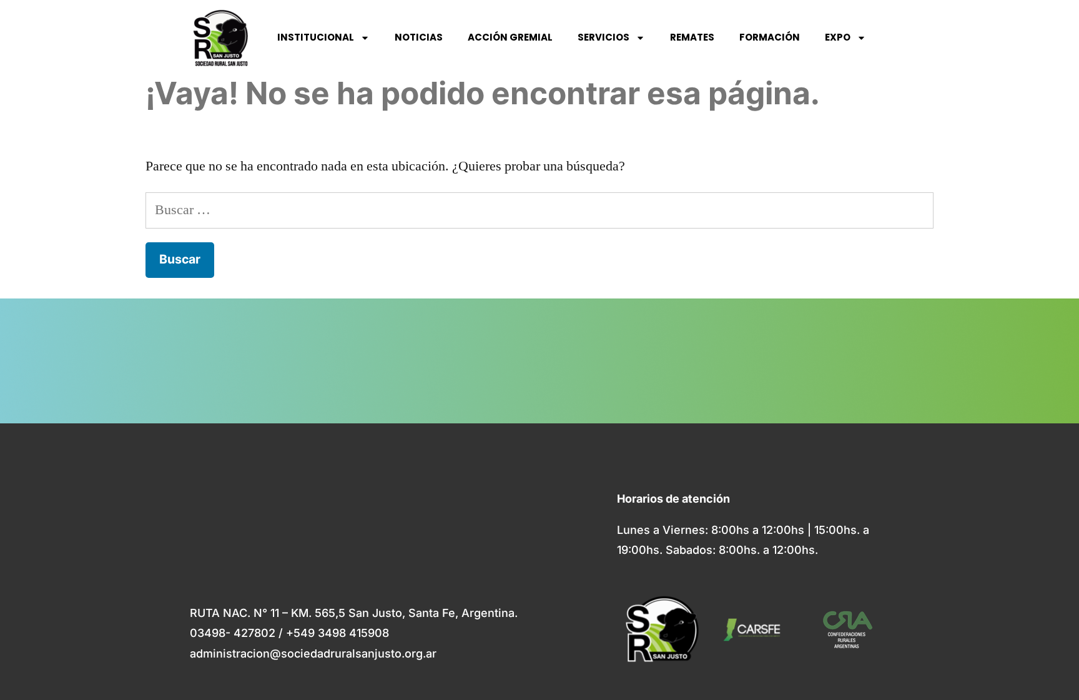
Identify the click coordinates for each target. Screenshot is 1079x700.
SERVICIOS (603, 37)
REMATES (692, 37)
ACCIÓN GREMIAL (510, 37)
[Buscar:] (539, 210)
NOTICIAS (419, 37)
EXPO (837, 37)
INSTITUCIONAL (315, 37)
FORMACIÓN (769, 37)
